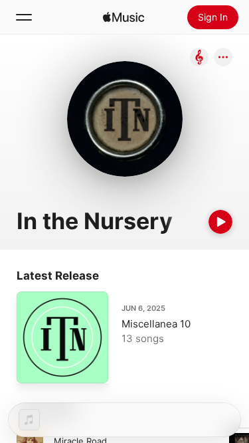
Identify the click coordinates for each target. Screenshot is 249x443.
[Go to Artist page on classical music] (199, 58)
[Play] (220, 222)
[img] (123, 17)
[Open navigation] (24, 17)
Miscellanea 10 (156, 323)
